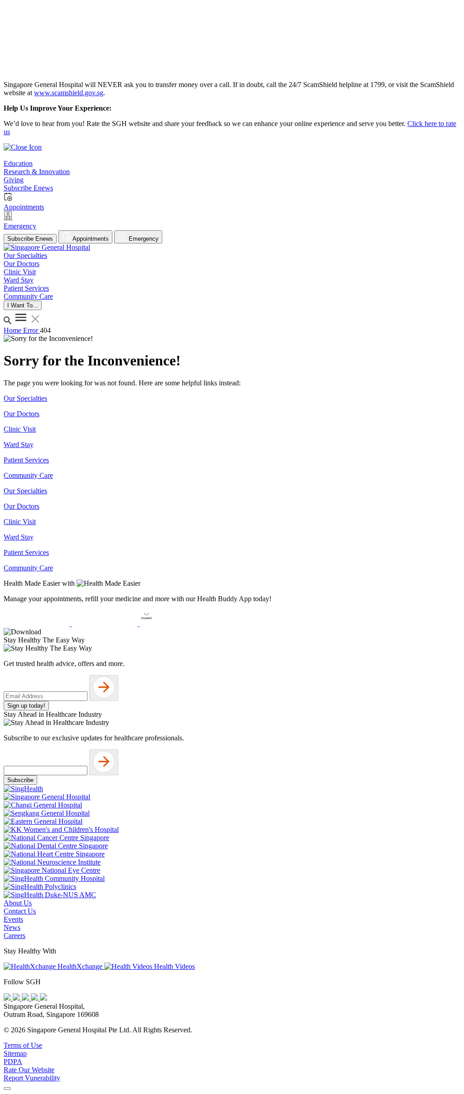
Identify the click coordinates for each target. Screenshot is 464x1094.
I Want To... (22, 305)
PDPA (13, 1061)
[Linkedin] (43, 998)
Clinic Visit (20, 429)
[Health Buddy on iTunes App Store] (38, 623)
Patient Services (26, 460)
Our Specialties (25, 398)
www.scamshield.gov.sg (68, 93)
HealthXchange (80, 966)
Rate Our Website (29, 1070)
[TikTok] (35, 998)
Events (13, 919)
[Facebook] (8, 998)
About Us (18, 903)
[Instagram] (26, 998)
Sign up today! (26, 705)
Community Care (28, 475)
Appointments (90, 238)
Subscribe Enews (30, 238)
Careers (14, 935)
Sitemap (15, 1053)
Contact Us (20, 911)
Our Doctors (21, 414)
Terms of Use (23, 1045)
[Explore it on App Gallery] (173, 623)
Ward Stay (19, 444)
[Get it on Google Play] (106, 623)
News (12, 927)
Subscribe (20, 780)
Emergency (143, 238)
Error (31, 330)
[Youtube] (17, 998)
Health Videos (173, 966)
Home (13, 330)
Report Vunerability (32, 1078)
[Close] (7, 1088)
